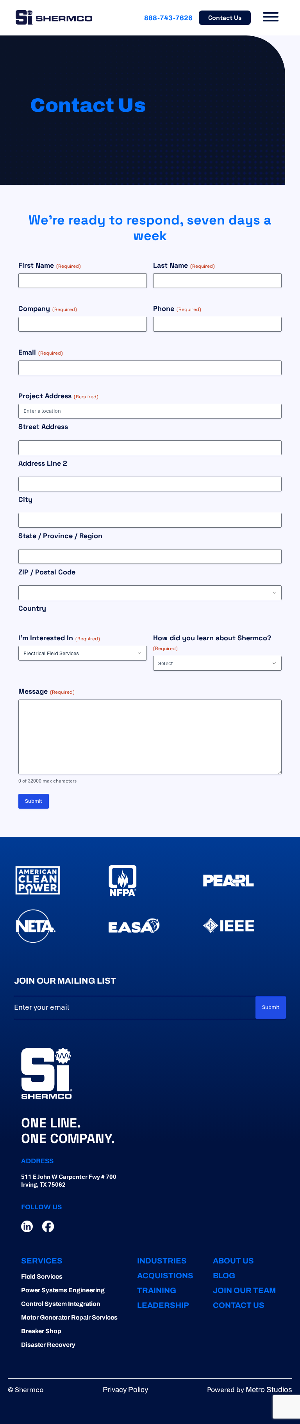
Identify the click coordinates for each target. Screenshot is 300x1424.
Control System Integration (60, 1303)
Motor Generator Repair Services (69, 1317)
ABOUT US (233, 1260)
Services (41, 1260)
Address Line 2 (42, 463)
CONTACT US (238, 1305)
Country (32, 608)
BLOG (224, 1275)
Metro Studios (269, 1389)
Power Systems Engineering (63, 1290)
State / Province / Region (60, 535)
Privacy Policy (125, 1389)
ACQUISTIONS (165, 1275)
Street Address (43, 426)
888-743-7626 (168, 18)
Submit (33, 801)
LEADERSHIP (163, 1305)
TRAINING (156, 1290)
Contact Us (224, 18)
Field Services (41, 1276)
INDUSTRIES (162, 1260)
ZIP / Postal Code (46, 571)
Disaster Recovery (48, 1344)
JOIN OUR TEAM (244, 1290)
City (25, 499)
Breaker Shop (41, 1331)
